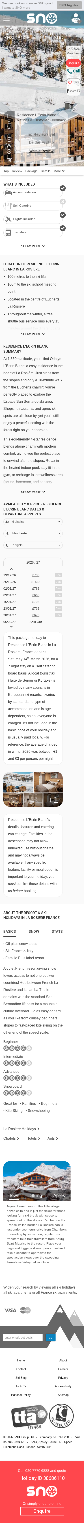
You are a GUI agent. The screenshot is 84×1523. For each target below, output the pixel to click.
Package (31, 171)
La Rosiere (11, 34)
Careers (63, 1369)
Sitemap (63, 1395)
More (58, 171)
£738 (35, 575)
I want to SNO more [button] (16, 7)
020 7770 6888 (37, 1471)
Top (6, 171)
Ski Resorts (48, 28)
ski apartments (19, 1292)
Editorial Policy (21, 1395)
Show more (31, 334)
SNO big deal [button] (69, 5)
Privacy (63, 1377)
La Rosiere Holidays (19, 1129)
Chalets (9, 1138)
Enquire (42, 1511)
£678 (35, 615)
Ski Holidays (25, 28)
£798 (35, 602)
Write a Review (41, 151)
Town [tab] (14, 1195)
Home (7, 28)
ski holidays (66, 1287)
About (63, 1360)
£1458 (35, 582)
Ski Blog (20, 1377)
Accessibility (63, 1386)
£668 (35, 595)
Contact (21, 1369)
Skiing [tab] (36, 1195)
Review (17, 171)
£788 (35, 588)
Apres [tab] (59, 1195)
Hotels (31, 1138)
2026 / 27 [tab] (33, 562)
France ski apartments (58, 1292)
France (66, 28)
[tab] (9, 930)
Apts (51, 1138)
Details (45, 171)
